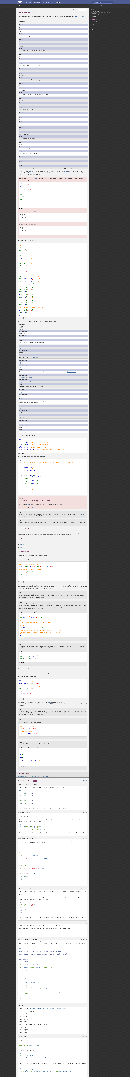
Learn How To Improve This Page (26, 776)
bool (20, 348)
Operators (35, 5)
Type (93, 29)
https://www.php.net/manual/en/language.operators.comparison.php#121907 (49, 1008)
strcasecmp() (23, 542)
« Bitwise (101, 5)
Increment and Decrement (97, 14)
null (20, 333)
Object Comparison (71, 371)
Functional (94, 31)
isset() (73, 704)
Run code (21, 208)
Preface (19, 5)
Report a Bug (49, 776)
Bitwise (93, 18)
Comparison (94, 19)
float (31, 377)
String (93, 26)
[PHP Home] (20, 2)
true (20, 36)
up (18, 812)
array (20, 392)
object (20, 363)
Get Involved (46, 2)
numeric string (64, 171)
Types (21, 547)
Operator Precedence (96, 11)
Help (52, 2)
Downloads (28, 2)
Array (93, 27)
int (21, 168)
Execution (94, 23)
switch (40, 172)
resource (24, 377)
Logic (93, 24)
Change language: (73, 10)
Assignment (94, 16)
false (33, 357)
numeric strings (32, 171)
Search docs (98, 2)
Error (20, 524)
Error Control (94, 21)
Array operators (23, 546)
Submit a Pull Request (39, 776)
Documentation (36, 2)
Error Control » (109, 5)
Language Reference (27, 5)
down (20, 812)
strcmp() (22, 544)
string (35, 178)
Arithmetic (94, 13)
